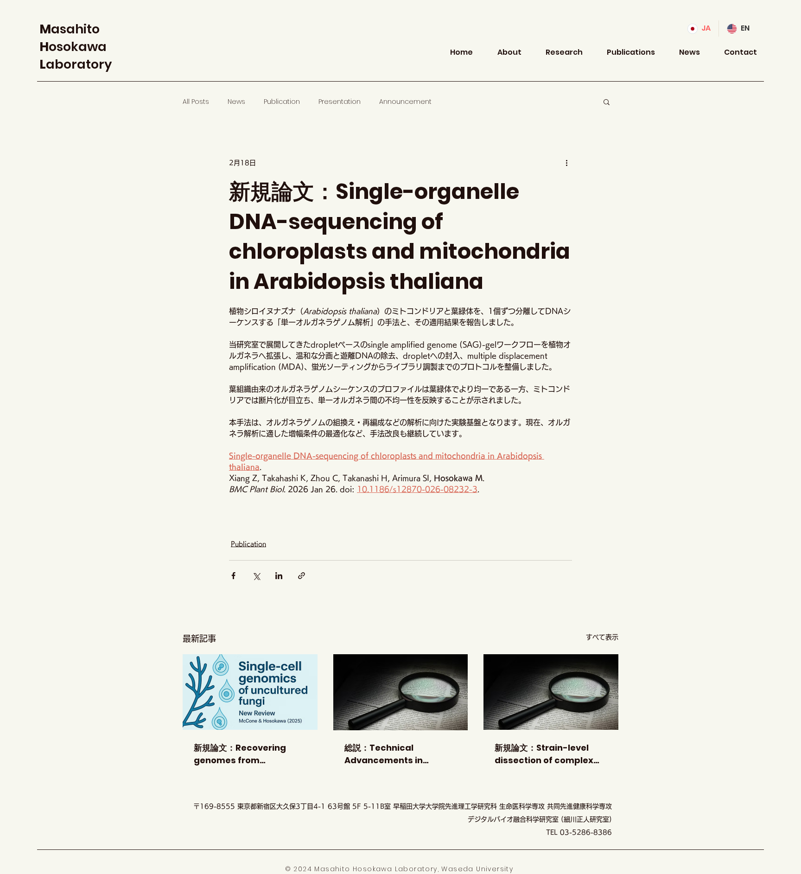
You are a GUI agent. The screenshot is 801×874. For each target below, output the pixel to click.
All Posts (196, 101)
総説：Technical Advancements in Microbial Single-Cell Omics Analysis (390, 754)
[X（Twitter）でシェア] (256, 575)
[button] (606, 101)
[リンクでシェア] (301, 575)
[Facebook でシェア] (233, 575)
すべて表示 (602, 637)
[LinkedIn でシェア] (278, 575)
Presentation (339, 101)
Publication (282, 101)
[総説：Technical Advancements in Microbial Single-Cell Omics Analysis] (400, 692)
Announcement (405, 101)
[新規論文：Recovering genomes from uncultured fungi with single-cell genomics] (250, 692)
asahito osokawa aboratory (75, 46)
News (236, 101)
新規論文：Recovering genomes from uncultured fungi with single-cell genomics (241, 754)
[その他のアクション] (566, 162)
